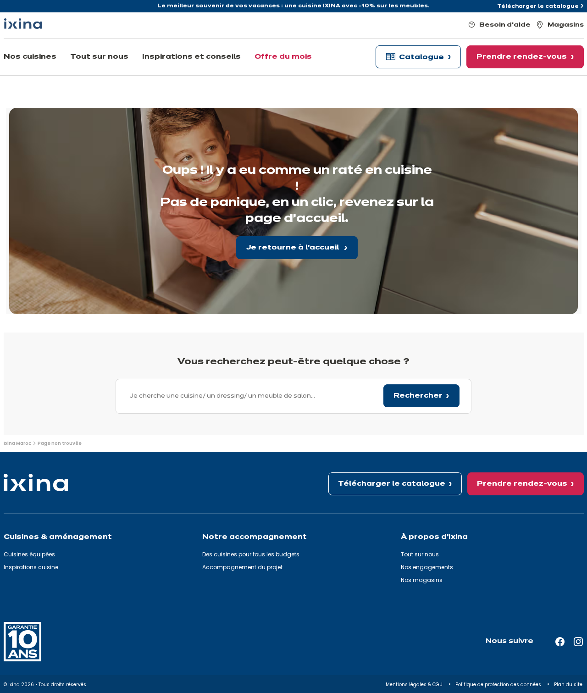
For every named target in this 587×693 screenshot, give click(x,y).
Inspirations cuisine (31, 567)
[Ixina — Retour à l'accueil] (23, 23)
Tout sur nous (420, 554)
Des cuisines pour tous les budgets (250, 554)
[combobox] (293, 396)
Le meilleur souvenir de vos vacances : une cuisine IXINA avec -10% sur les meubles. (293, 6)
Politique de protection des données (499, 684)
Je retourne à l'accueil (293, 247)
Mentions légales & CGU (415, 684)
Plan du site (569, 684)
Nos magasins (422, 580)
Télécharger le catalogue (538, 6)
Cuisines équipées (29, 554)
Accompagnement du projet (242, 567)
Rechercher (418, 396)
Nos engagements (427, 567)
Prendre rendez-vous (522, 484)
